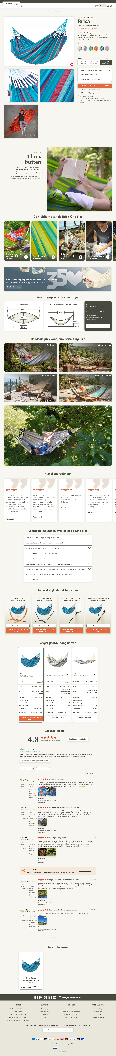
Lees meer (74, 816)
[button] (58, 1)
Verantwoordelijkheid (98, 1009)
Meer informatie (58, 717)
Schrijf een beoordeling (78, 739)
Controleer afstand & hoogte (98, 326)
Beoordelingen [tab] (54, 731)
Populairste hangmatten (18, 1014)
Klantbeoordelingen (98, 1017)
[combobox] (43, 768)
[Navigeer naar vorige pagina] (51, 937)
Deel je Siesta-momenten (71, 1009)
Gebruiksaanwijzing (91, 319)
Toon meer (41, 798)
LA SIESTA (63, 1052)
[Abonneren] (71, 1030)
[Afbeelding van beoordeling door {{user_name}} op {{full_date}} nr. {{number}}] (42, 791)
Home (50, 11)
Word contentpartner (71, 1014)
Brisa (66, 11)
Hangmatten (58, 11)
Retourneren (44, 1012)
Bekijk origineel (42, 802)
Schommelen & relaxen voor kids (18, 1020)
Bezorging (44, 1009)
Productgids (44, 1014)
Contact (44, 1017)
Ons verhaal (98, 1012)
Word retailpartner (71, 1017)
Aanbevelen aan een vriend (71, 1012)
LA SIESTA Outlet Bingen (17, 1009)
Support (95, 6)
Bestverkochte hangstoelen (17, 1017)
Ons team (98, 1014)
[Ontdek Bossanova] (57, 279)
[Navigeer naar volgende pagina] (64, 937)
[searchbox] (26, 768)
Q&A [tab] (70, 731)
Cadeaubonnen (18, 1012)
